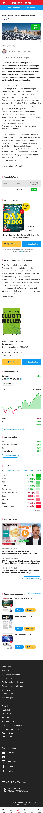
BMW (3, 482)
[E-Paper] (18, 810)
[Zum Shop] (11, 810)
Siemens (5, 485)
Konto (21, 251)
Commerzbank (7, 489)
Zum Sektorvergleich (10, 456)
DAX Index (5, 376)
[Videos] (3, 810)
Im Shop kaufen (31, 244)
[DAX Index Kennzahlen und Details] (21, 403)
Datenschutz (7, 678)
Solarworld (11, 46)
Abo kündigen (7, 697)
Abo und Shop (7, 733)
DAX (4, 46)
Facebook (11, 766)
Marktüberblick (8, 721)
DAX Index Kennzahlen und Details (14, 429)
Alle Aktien (6, 706)
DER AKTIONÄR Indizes (11, 729)
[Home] (25, 810)
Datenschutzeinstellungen (12, 686)
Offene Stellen (7, 693)
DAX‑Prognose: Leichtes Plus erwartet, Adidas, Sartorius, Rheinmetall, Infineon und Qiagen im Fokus (21, 562)
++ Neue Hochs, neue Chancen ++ (21, 7)
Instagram (12, 762)
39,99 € (19, 610)
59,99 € (19, 647)
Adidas (4, 478)
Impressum (6, 670)
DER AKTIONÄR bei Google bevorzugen (15, 58)
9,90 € (19, 628)
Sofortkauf (15, 244)
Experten (5, 717)
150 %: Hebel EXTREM (23, 599)
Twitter (10, 771)
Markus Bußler (26, 51)
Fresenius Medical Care (10, 492)
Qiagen (4, 503)
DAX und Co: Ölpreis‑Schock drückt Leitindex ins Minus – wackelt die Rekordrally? (20, 571)
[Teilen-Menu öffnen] (32, 810)
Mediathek (6, 710)
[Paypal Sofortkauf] (11, 362)
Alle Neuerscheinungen (34, 594)
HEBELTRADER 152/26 (23, 616)
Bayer (4, 496)
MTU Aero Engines (8, 506)
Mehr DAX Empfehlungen (32, 578)
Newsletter (6, 714)
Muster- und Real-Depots (12, 725)
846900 (4, 379)
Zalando (4, 475)
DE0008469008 (15, 379)
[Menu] (40, 2)
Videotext (6, 690)
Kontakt (11, 752)
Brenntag (5, 499)
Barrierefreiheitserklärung (12, 682)
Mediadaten (6, 666)
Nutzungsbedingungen (11, 674)
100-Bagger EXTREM (23, 635)
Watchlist (8, 384)
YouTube (11, 757)
